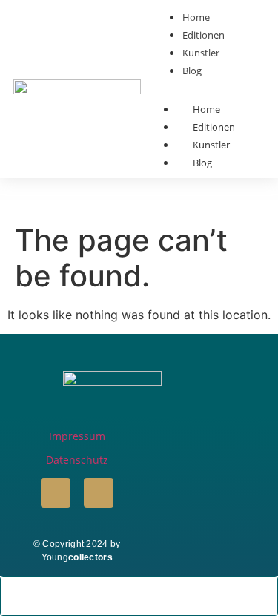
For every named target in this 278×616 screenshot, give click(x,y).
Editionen (214, 127)
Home (206, 109)
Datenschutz (77, 460)
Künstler (211, 144)
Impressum (77, 436)
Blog (202, 162)
